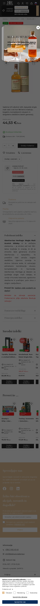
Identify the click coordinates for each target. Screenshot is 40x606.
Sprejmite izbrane (20, 597)
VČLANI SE (15, 50)
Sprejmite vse (20, 602)
